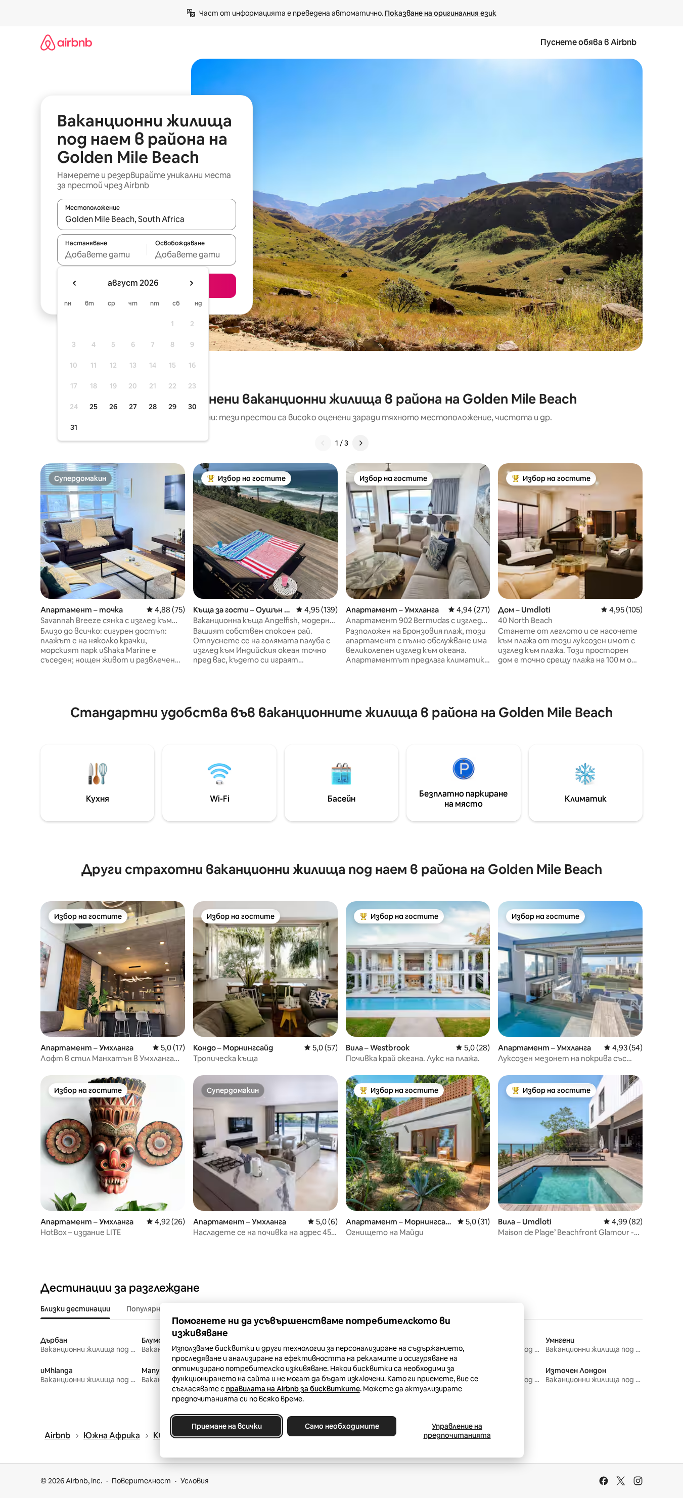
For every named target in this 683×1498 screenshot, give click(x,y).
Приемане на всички (226, 1426)
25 (93, 406)
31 (73, 427)
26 (113, 406)
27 (133, 406)
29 (172, 406)
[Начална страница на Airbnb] (66, 42)
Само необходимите (341, 1426)
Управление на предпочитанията (456, 1431)
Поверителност (141, 1480)
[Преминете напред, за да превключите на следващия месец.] (191, 283)
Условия (194, 1480)
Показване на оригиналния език (440, 13)
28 (153, 406)
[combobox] (146, 219)
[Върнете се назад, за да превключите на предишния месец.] (75, 283)
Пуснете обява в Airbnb (588, 42)
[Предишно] (323, 443)
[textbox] (102, 254)
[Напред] (360, 443)
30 (192, 406)
